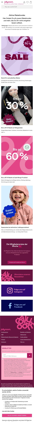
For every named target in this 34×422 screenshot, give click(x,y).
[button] (2, 2)
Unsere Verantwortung (25, 339)
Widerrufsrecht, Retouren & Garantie (9, 337)
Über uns (22, 342)
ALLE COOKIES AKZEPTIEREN (17, 415)
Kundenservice (4, 332)
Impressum (3, 342)
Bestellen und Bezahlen (25, 332)
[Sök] (3, 7)
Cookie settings (23, 337)
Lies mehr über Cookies (8, 411)
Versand (3, 339)
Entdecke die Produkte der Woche (17, 262)
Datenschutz (23, 334)
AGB (2, 334)
